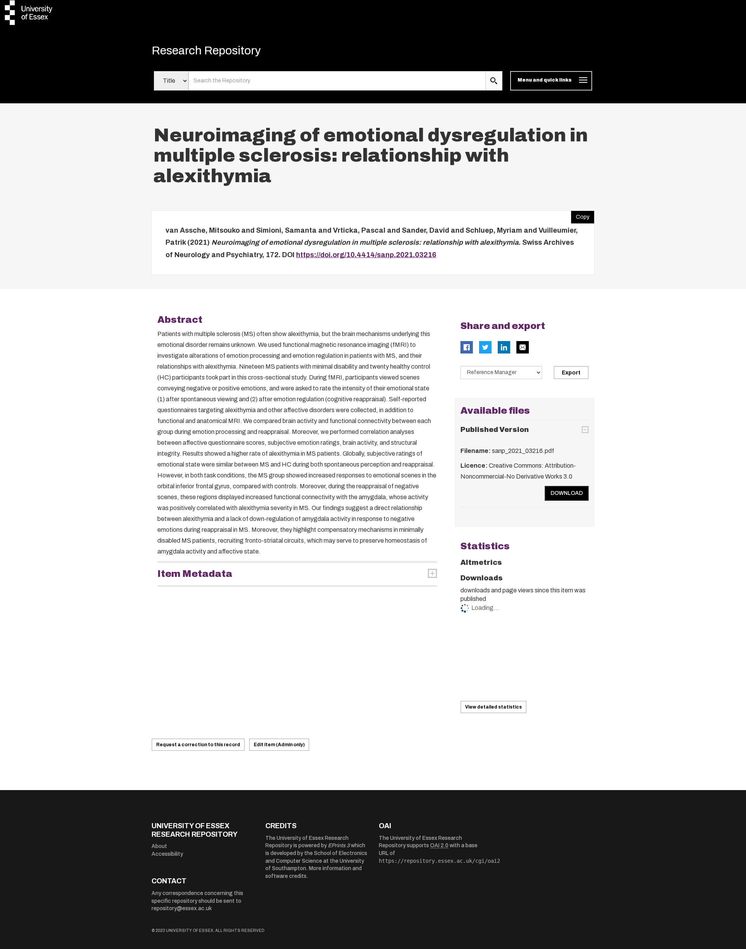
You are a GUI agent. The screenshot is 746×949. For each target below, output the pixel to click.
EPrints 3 (339, 845)
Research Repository (206, 50)
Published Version (494, 430)
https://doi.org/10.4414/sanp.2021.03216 (366, 255)
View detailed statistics (493, 707)
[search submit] (493, 81)
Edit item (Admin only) (279, 744)
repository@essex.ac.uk (182, 908)
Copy (580, 215)
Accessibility (167, 854)
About (159, 846)
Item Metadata (194, 574)
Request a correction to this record (198, 744)
